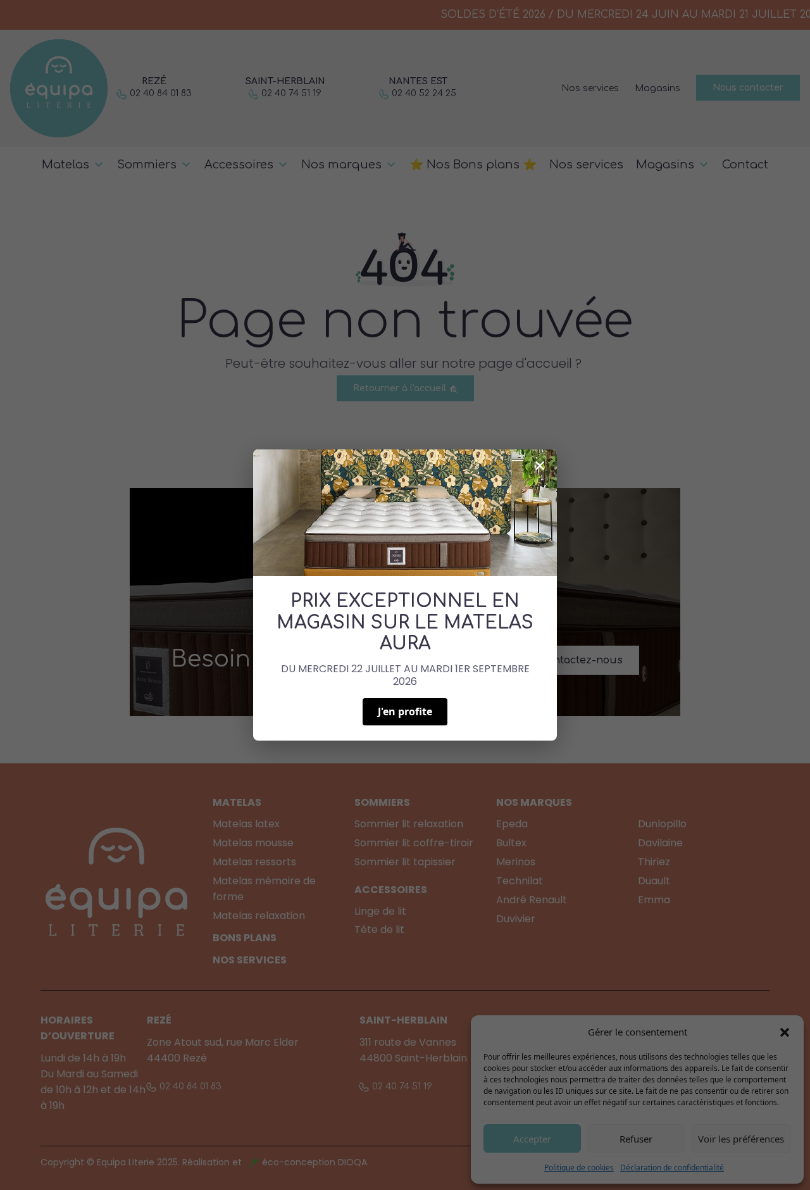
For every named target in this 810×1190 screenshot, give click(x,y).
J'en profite (405, 711)
